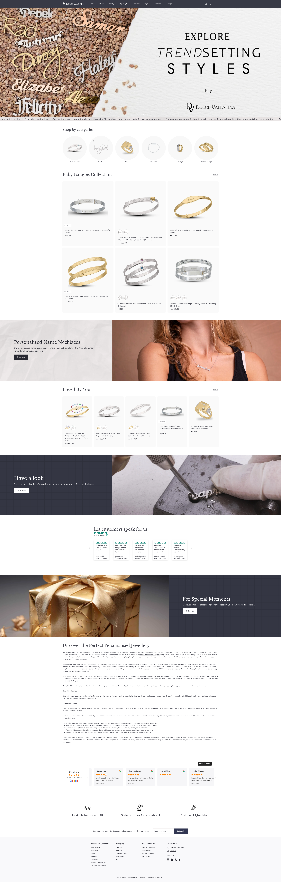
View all (215, 175)
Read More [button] (96, 783)
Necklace (136, 4)
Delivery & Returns (148, 854)
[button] (89, 547)
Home (92, 4)
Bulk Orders (146, 857)
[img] (141, 533)
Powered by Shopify (155, 877)
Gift (100, 4)
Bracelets (158, 4)
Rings (146, 4)
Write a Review (204, 764)
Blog (117, 860)
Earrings (169, 4)
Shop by (111, 4)
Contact (119, 850)
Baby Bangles (123, 4)
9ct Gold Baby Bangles (98, 866)
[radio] (120, 231)
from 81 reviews (99, 535)
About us (119, 847)
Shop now (21, 357)
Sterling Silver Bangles (98, 863)
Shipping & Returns (148, 847)
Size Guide (120, 857)
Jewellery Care (121, 854)
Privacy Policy (146, 850)
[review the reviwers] (116, 771)
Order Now (21, 490)
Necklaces (94, 850)
